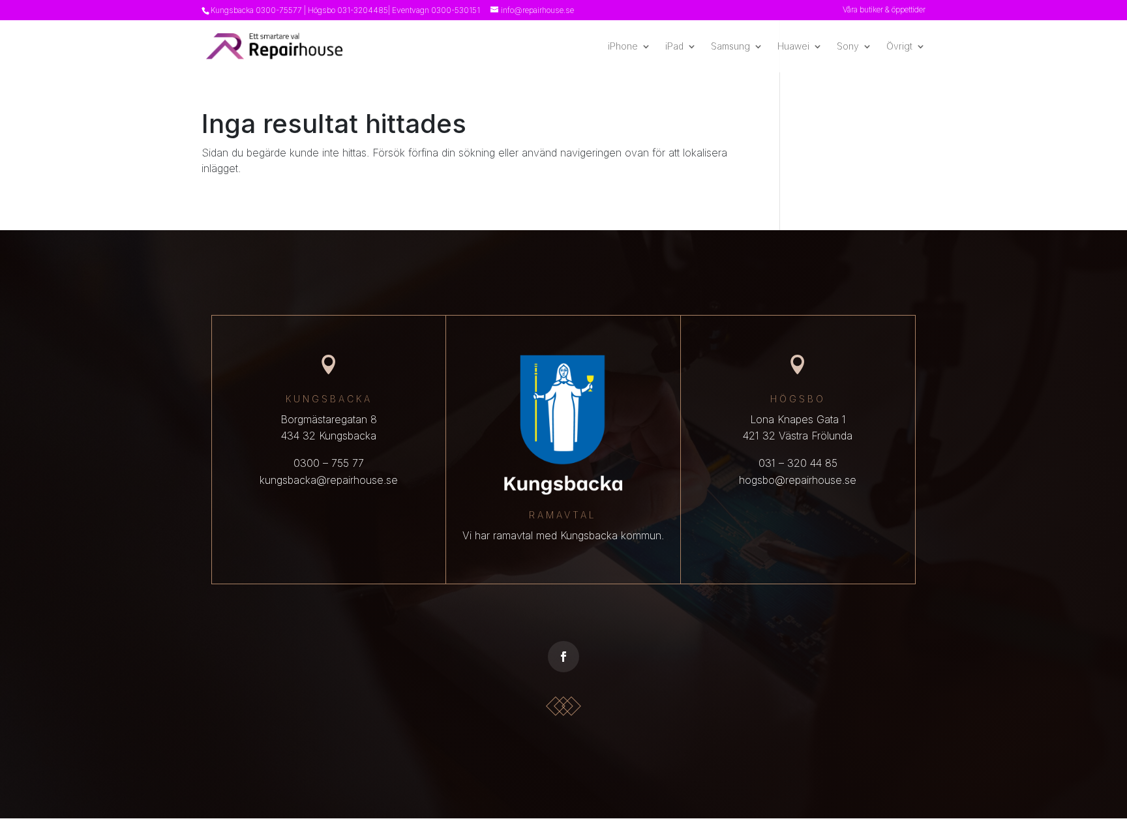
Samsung (730, 47)
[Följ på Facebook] (563, 656)
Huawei (793, 47)
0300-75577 (279, 10)
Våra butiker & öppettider (884, 10)
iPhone (623, 47)
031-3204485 (362, 10)
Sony (848, 47)
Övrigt (899, 47)
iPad (674, 47)
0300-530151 (455, 10)
